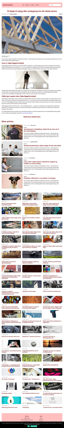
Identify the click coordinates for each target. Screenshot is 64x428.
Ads (23, 5)
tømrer (60, 14)
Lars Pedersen (32, 157)
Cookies (32, 5)
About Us (27, 5)
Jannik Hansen (32, 174)
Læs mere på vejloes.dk (27, 113)
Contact (37, 5)
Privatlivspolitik (33, 426)
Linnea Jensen (13, 14)
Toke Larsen (33, 125)
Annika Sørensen (34, 141)
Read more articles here (32, 117)
